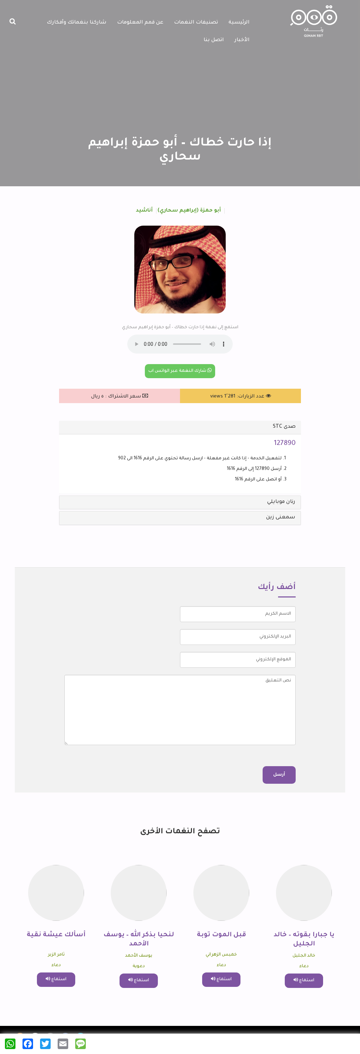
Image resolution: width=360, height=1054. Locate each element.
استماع (306, 980)
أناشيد (144, 211)
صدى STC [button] (284, 427)
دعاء (304, 966)
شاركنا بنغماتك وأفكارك (77, 23)
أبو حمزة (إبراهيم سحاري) (189, 211)
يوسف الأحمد (138, 955)
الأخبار (242, 40)
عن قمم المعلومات (140, 23)
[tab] (180, 427)
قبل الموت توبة (221, 935)
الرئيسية (239, 23)
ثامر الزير (56, 954)
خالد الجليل (303, 955)
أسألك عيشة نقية (56, 935)
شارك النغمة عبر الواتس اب (177, 371)
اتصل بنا (214, 40)
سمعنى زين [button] (280, 517)
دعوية (139, 966)
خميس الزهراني (221, 954)
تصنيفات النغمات (196, 23)
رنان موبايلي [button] (281, 502)
